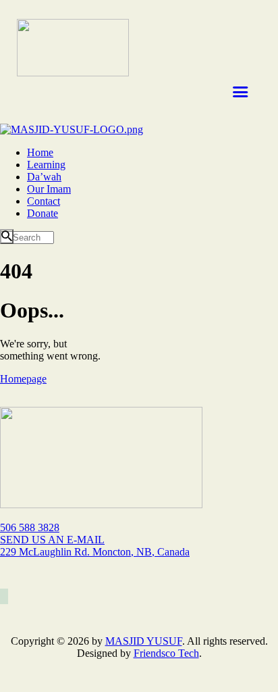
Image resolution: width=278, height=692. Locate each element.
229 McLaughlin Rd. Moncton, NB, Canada (95, 552)
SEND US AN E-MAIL (52, 539)
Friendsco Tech (166, 653)
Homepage (23, 379)
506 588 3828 (29, 527)
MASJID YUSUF (143, 641)
